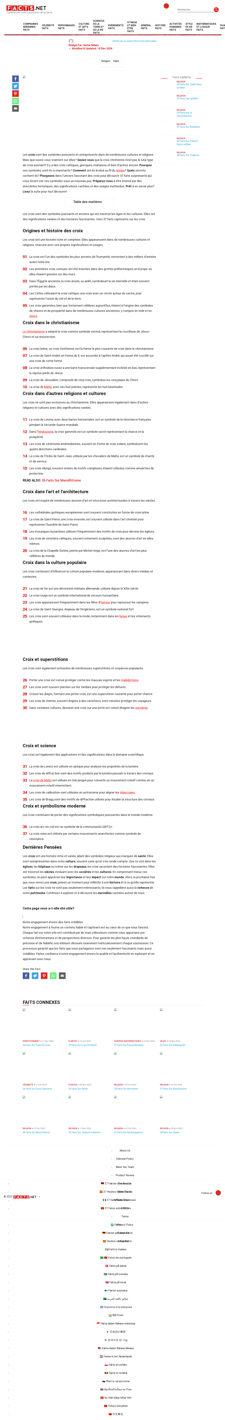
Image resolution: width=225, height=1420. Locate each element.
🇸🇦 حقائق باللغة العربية (115, 1298)
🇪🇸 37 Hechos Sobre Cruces (115, 1191)
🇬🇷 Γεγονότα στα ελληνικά (116, 1307)
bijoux (123, 616)
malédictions (129, 680)
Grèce (33, 316)
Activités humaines (175, 27)
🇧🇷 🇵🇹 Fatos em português (116, 1257)
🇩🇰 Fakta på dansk (116, 1265)
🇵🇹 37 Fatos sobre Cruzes (116, 1208)
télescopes (127, 792)
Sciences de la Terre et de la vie (98, 27)
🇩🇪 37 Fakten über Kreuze (116, 1183)
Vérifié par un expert (123, 41)
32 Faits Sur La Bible (187, 98)
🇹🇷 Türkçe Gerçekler (116, 1405)
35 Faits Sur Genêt (78, 1088)
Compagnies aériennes (30, 27)
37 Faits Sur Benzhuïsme (173, 1088)
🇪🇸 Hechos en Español (116, 1241)
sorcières (141, 708)
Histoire (160, 27)
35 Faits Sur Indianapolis (172, 1045)
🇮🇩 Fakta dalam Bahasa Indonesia (116, 1323)
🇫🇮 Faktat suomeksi (115, 1290)
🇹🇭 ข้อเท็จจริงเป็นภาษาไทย (115, 1389)
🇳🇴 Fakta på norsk (115, 1282)
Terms (125, 1216)
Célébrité (48, 27)
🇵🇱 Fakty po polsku (116, 1364)
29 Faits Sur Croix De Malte (83, 1045)
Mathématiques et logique (206, 27)
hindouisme (46, 431)
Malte (48, 387)
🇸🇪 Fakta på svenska (116, 1274)
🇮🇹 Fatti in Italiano (116, 1249)
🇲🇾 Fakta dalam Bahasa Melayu (116, 1348)
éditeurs (64, 943)
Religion (110, 61)
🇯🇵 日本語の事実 (116, 1331)
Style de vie (189, 27)
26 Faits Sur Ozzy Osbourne (37, 1088)
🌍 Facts (116, 1224)
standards (137, 938)
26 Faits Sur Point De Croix (36, 1045)
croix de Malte (42, 780)
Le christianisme (34, 331)
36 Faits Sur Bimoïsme (126, 1088)
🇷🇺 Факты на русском (115, 1381)
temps (120, 170)
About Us (125, 1150)
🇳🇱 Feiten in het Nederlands (116, 1356)
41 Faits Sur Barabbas (188, 127)
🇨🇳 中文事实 (116, 1414)
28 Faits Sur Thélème (188, 155)
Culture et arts (84, 27)
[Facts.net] (26, 7)
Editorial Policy (125, 1158)
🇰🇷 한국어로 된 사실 (116, 1340)
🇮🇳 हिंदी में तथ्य (116, 1315)
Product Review (125, 1175)
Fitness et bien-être (132, 27)
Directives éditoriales (145, 41)
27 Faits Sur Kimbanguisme (128, 1132)
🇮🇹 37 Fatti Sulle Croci (116, 1200)
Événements (115, 27)
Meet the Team (125, 1167)
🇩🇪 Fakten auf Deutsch (115, 1233)
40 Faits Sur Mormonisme (36, 1132)
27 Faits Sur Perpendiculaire (129, 1045)
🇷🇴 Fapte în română (116, 1373)
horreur (105, 602)
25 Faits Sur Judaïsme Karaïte (84, 1132)
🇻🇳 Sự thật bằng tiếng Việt (115, 1397)
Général (146, 27)
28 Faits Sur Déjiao (169, 1132)
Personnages (66, 27)
